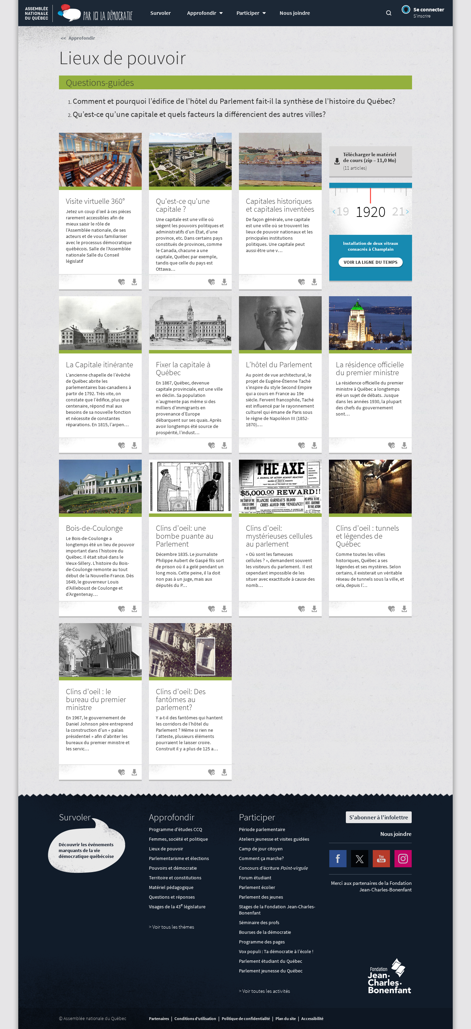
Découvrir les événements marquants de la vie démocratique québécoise (86, 850)
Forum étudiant (255, 878)
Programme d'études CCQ (175, 829)
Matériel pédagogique (171, 887)
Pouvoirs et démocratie (173, 868)
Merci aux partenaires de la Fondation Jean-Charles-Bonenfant (371, 886)
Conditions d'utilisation (195, 1018)
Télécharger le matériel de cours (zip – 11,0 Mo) (369, 161)
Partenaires (159, 1018)
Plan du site (285, 1018)
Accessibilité (312, 1018)
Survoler (160, 13)
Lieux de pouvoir (166, 849)
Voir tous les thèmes (173, 926)
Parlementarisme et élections (179, 858)
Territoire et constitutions (175, 878)
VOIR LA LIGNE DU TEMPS (371, 262)
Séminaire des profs (259, 922)
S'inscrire (422, 16)
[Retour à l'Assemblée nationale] (36, 14)
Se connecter (428, 9)
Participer (248, 13)
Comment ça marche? (261, 858)
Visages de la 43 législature (177, 906)
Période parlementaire (262, 829)
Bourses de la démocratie (265, 932)
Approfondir (201, 13)
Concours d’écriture (273, 868)
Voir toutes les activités (266, 991)
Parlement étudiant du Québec (270, 961)
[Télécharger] (132, 284)
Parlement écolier (257, 887)
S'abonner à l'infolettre (378, 817)
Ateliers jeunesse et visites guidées (274, 839)
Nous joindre (295, 13)
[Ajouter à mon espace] (120, 284)
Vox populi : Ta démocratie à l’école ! (276, 951)
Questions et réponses (172, 897)
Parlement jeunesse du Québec (270, 971)
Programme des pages (262, 942)
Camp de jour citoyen (261, 849)
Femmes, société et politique (178, 839)
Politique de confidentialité (246, 1018)
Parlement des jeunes (261, 897)
